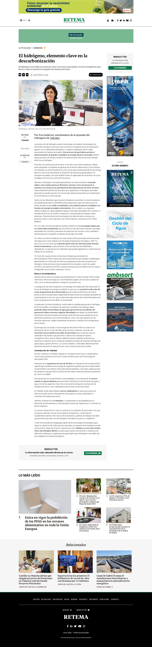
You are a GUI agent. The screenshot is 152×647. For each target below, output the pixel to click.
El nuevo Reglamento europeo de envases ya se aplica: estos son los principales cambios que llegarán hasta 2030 (89, 500)
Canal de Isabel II (105, 587)
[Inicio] (75, 20)
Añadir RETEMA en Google (40, 75)
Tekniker (25, 140)
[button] (20, 74)
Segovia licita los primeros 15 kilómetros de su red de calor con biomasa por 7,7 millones (73, 578)
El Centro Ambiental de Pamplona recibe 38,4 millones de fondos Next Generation (89, 528)
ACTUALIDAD (46, 599)
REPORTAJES (58, 599)
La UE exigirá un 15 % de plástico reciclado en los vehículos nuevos (119, 498)
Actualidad (25, 48)
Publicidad (104, 599)
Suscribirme (120, 68)
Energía (38, 48)
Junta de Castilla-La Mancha (33, 587)
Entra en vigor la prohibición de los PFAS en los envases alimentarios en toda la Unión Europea (47, 523)
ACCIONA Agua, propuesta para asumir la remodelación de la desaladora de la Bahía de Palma (119, 529)
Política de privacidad (81, 633)
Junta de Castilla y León (69, 584)
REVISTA (36, 599)
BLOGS (66, 599)
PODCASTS (83, 599)
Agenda (74, 599)
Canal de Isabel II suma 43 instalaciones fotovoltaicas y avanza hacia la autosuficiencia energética (113, 579)
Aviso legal (67, 633)
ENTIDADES (93, 599)
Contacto (115, 599)
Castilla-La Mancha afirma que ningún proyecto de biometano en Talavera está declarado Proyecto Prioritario (35, 579)
